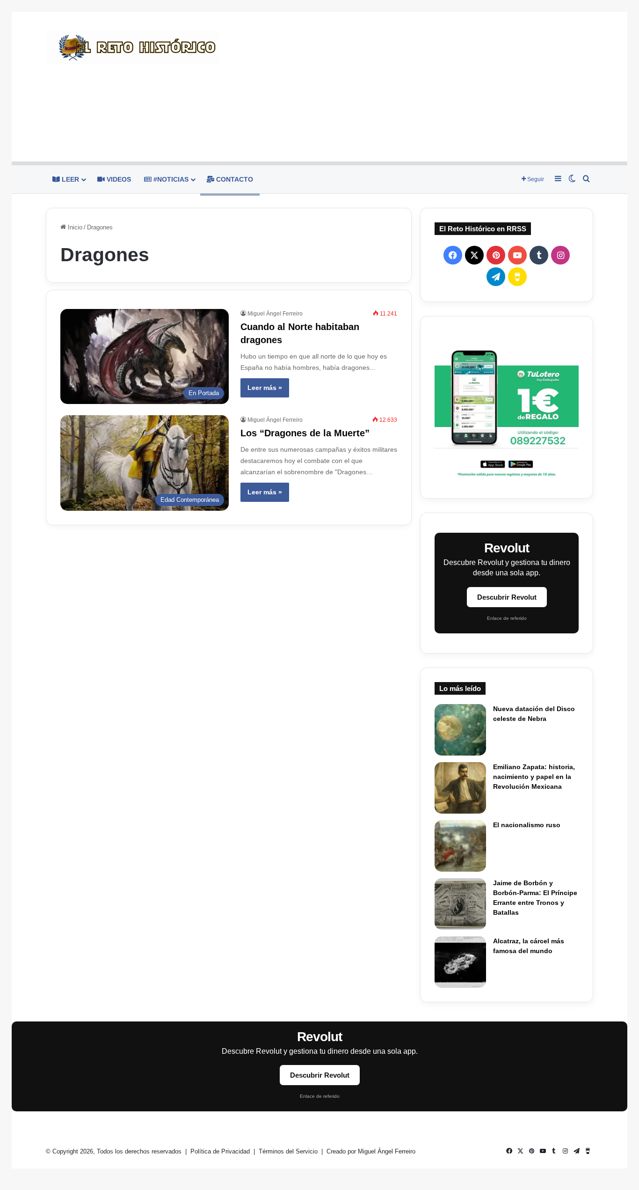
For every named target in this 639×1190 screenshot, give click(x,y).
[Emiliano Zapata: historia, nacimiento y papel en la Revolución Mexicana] (460, 788)
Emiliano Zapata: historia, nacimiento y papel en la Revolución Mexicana (534, 776)
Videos (118, 179)
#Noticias (170, 179)
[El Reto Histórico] (132, 47)
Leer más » (264, 387)
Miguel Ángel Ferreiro (275, 313)
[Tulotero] (507, 407)
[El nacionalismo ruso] (460, 846)
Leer (69, 179)
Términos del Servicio (289, 1151)
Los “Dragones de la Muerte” (305, 433)
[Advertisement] (413, 86)
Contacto (233, 179)
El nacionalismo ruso (526, 825)
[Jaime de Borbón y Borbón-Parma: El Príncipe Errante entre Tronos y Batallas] (460, 904)
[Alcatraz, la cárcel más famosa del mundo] (460, 962)
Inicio (74, 227)
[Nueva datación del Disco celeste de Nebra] (460, 730)
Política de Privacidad (221, 1151)
